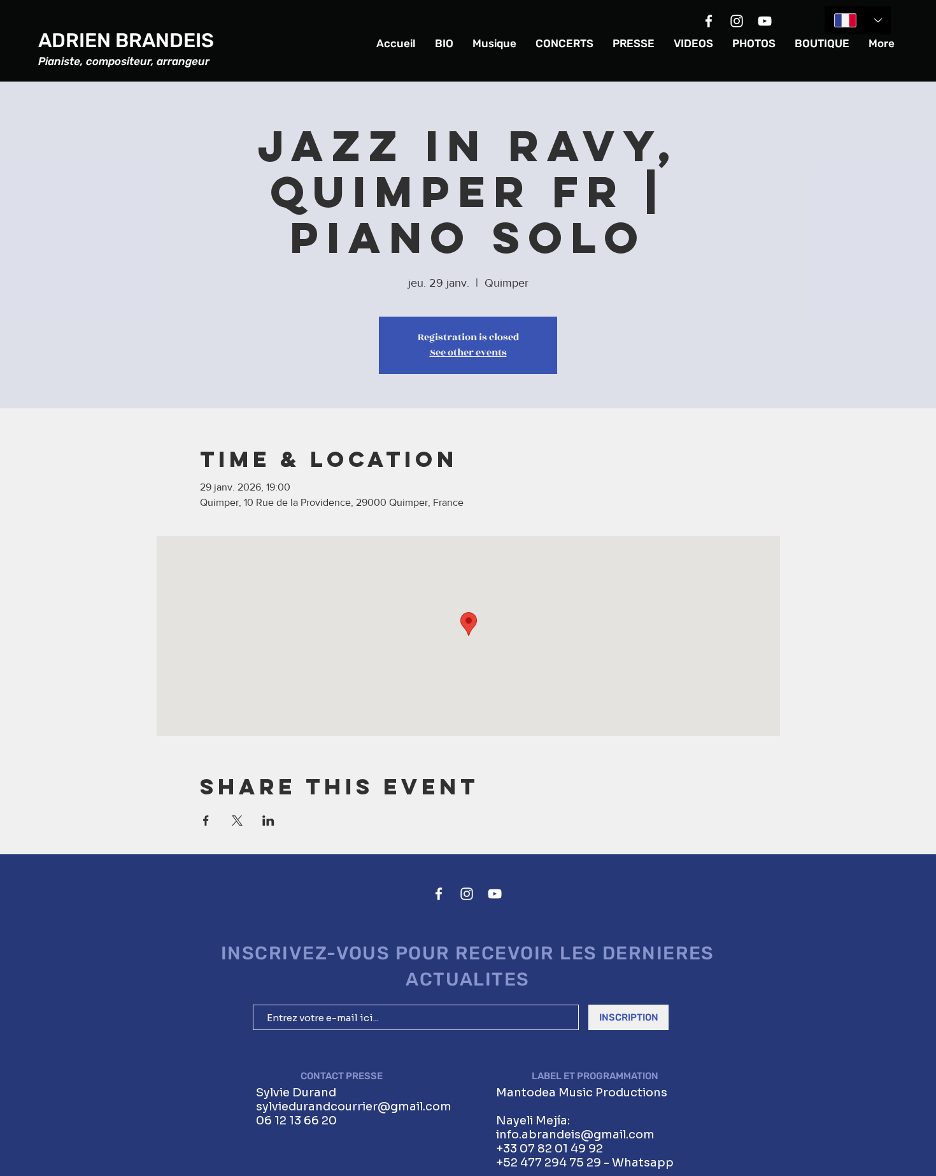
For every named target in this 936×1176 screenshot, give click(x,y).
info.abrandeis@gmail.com (575, 1135)
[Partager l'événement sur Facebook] (206, 820)
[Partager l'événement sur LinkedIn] (268, 820)
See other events (468, 352)
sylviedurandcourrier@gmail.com (353, 1107)
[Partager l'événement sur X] (237, 820)
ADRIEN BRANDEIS (126, 40)
